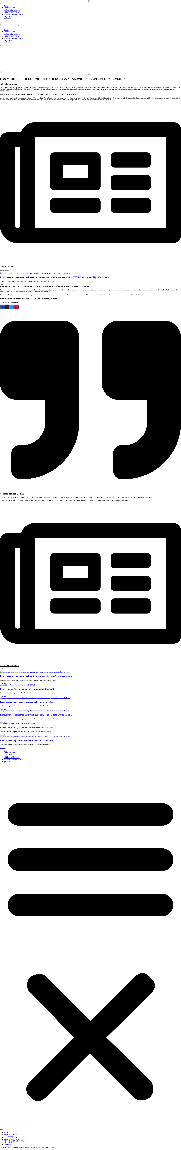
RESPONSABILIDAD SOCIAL (14, 14)
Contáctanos (7, 18)
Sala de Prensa (8, 16)
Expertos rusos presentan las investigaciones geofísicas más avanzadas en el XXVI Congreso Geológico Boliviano (54, 277)
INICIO (6, 6)
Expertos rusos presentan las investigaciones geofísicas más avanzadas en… (36, 676)
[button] (90, 947)
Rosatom (10, 9)
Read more (3, 683)
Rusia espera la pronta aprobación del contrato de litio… (27, 702)
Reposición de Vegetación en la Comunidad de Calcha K (27, 689)
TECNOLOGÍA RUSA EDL (12, 11)
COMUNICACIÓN (9, 665)
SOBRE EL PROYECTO (12, 12)
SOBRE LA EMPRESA (11, 7)
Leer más (2, 284)
